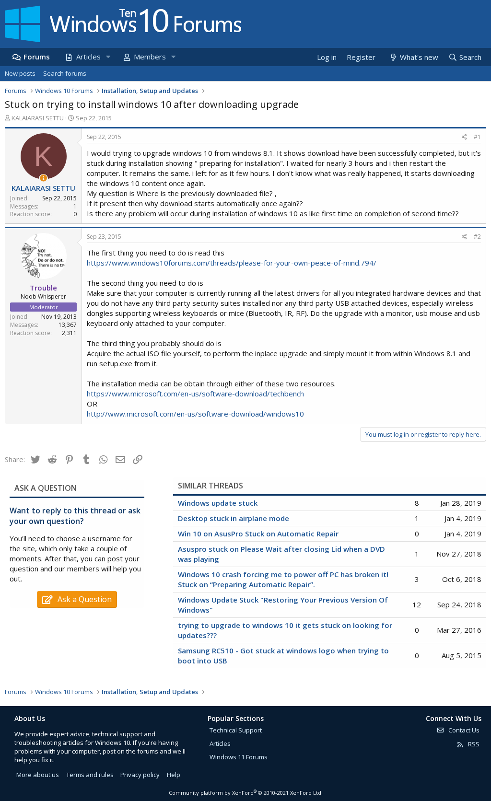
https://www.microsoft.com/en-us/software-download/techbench (195, 393)
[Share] (464, 137)
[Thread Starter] (43, 178)
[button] (108, 57)
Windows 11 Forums (239, 757)
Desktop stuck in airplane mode (233, 518)
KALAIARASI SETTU (38, 118)
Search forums (64, 73)
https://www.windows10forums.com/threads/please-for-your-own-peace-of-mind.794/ (231, 262)
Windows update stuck (217, 503)
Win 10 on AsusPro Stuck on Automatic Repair (258, 533)
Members (150, 56)
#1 (477, 137)
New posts (20, 73)
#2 (477, 236)
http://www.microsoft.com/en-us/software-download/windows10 (195, 413)
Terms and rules (90, 774)
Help (173, 774)
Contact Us (463, 730)
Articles (88, 56)
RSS (473, 744)
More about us (37, 774)
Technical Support (236, 730)
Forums (36, 56)
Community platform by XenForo (246, 792)
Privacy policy (140, 774)
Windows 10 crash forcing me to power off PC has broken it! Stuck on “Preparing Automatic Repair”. (283, 579)
